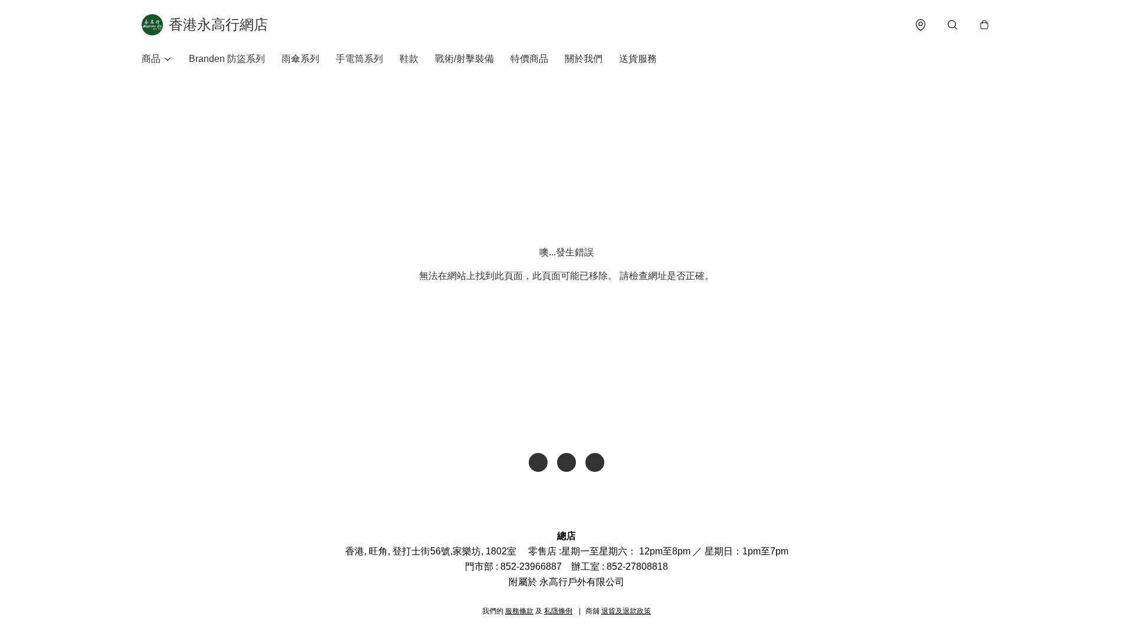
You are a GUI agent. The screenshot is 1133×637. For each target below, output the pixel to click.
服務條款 (519, 611)
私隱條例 (558, 611)
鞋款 (409, 59)
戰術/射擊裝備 (464, 59)
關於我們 (583, 59)
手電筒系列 (359, 59)
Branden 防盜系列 (227, 59)
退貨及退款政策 (626, 611)
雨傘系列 (300, 59)
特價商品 (529, 59)
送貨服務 (638, 59)
